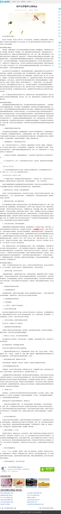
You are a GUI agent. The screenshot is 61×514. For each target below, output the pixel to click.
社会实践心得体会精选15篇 (34, 493)
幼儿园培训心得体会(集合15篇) (35, 504)
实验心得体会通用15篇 (6, 499)
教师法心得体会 (31, 497)
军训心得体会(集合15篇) (7, 493)
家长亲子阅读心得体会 (48, 508)
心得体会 (29, 1)
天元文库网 (29, 512)
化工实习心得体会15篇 (33, 495)
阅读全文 (31, 10)
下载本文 (36, 10)
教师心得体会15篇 (32, 502)
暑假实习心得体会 (5, 504)
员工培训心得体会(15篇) (7, 502)
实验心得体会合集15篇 (33, 499)
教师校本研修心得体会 (6, 495)
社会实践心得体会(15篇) (10, 508)
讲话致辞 (23, 1)
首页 (18, 1)
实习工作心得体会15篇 (6, 497)
